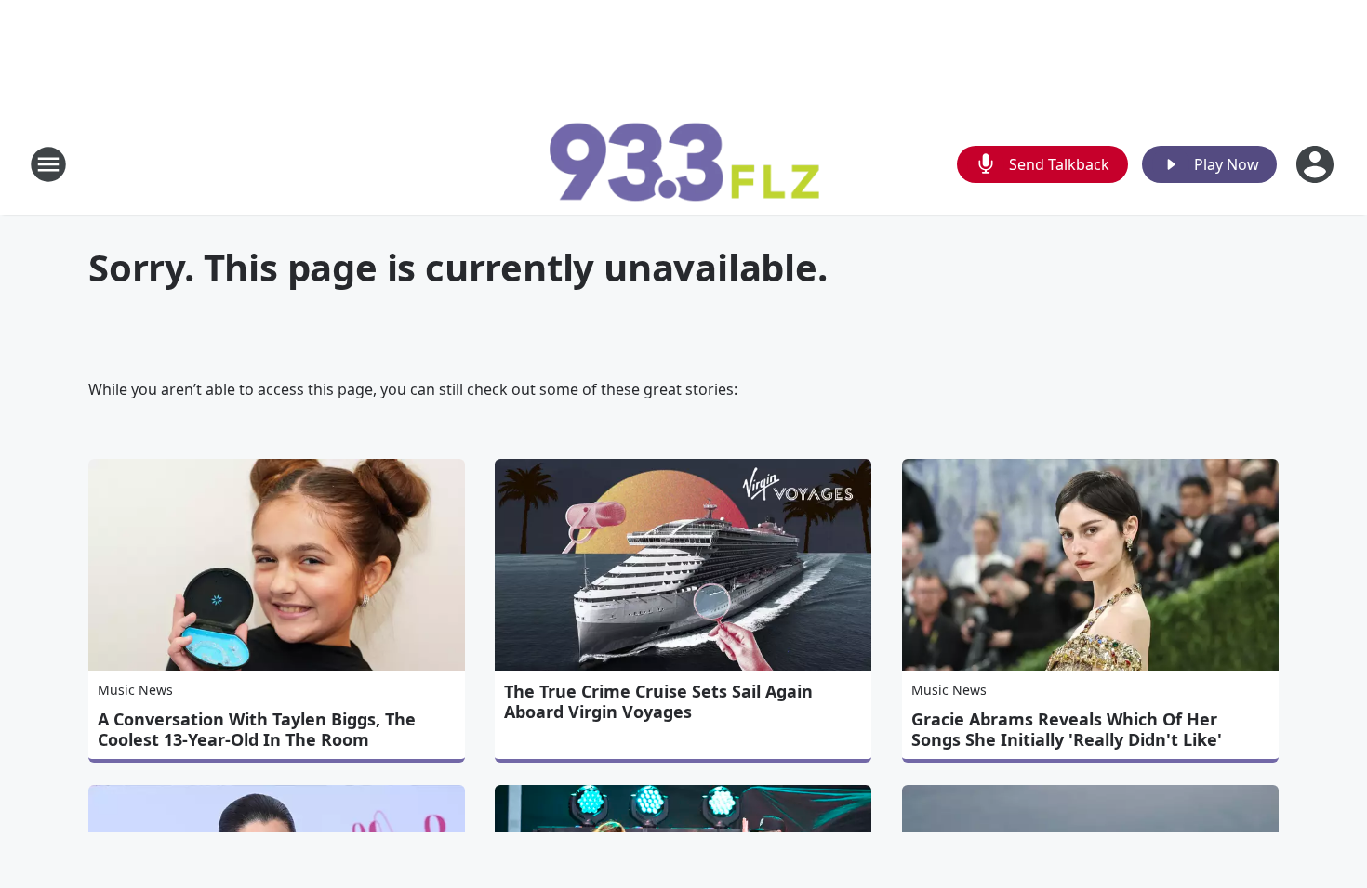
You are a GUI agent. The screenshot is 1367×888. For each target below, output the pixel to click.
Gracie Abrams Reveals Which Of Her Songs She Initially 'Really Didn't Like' (1066, 729)
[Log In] (1316, 164)
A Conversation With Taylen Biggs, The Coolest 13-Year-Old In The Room (257, 729)
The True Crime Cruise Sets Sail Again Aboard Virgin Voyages (658, 701)
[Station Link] (683, 164)
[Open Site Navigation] (48, 164)
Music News (135, 690)
